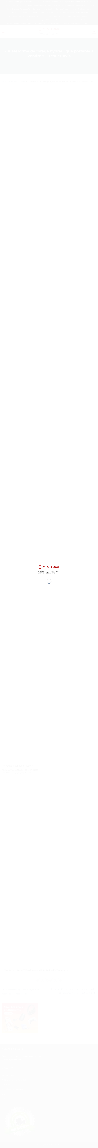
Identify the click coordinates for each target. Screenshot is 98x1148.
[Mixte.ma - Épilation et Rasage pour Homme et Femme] (49, 566)
